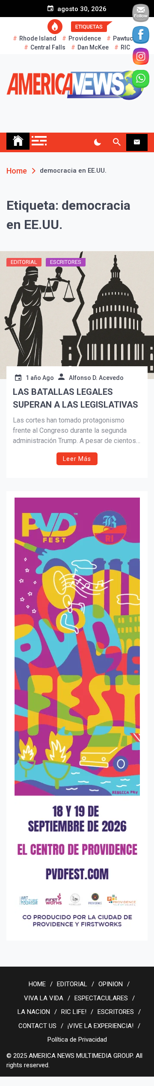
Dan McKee (93, 47)
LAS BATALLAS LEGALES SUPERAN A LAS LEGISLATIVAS (75, 398)
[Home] (18, 141)
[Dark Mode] (97, 142)
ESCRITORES (65, 262)
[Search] (116, 142)
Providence (84, 38)
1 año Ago (40, 377)
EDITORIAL (24, 262)
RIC (125, 47)
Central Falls (47, 47)
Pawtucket (127, 38)
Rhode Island (37, 38)
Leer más (77, 458)
